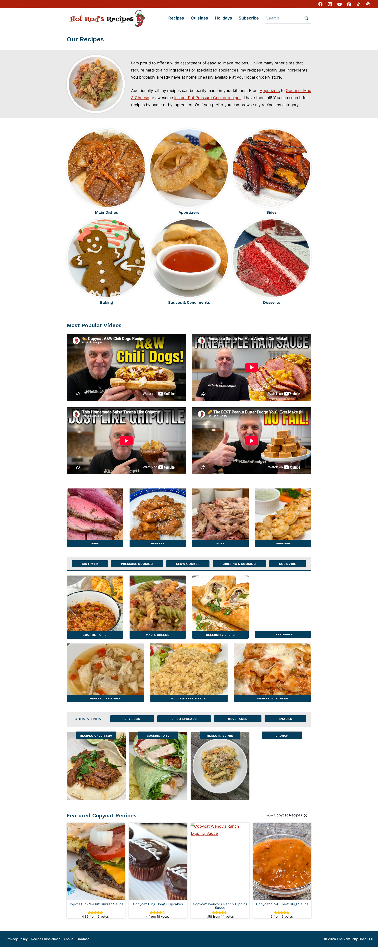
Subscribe (249, 18)
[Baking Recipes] (106, 258)
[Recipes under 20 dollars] (96, 766)
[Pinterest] (349, 4)
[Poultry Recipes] (158, 517)
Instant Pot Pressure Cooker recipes (207, 97)
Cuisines (199, 18)
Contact (83, 939)
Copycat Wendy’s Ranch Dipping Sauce (220, 905)
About (68, 939)
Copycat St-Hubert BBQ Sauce (282, 904)
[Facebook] (320, 4)
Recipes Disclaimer (45, 939)
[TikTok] (358, 4)
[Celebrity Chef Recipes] (220, 607)
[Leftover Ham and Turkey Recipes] (283, 607)
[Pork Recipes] (220, 517)
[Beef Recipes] (95, 517)
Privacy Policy (17, 939)
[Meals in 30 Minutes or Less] (220, 766)
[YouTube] (339, 4)
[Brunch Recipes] (282, 766)
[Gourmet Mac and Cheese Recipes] (158, 607)
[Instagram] (330, 4)
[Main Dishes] (106, 168)
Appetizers (270, 90)
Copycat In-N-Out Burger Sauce (95, 904)
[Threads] (368, 4)
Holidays (223, 18)
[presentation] (96, 861)
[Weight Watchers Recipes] (272, 672)
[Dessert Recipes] (271, 258)
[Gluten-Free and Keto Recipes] (189, 672)
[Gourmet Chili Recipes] (95, 607)
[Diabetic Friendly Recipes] (105, 672)
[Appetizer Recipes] (189, 168)
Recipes (176, 18)
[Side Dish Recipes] (271, 168)
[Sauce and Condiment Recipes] (189, 258)
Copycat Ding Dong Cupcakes (158, 904)
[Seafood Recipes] (283, 517)
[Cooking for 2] (158, 766)
